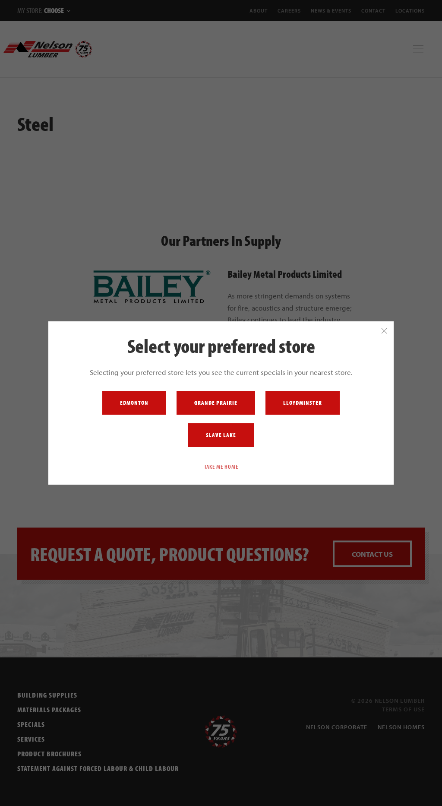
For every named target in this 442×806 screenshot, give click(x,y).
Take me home (221, 466)
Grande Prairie (215, 402)
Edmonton (134, 402)
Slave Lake (221, 435)
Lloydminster (302, 402)
